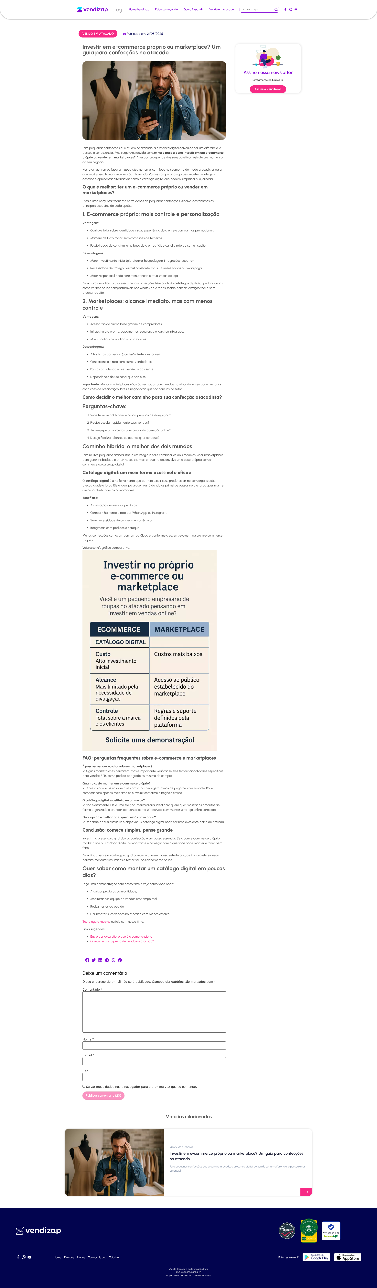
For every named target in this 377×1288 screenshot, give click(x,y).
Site (85, 1070)
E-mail (88, 1055)
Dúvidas (69, 1257)
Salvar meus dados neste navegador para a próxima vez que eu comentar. (141, 1086)
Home (57, 1257)
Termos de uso (97, 1257)
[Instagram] (290, 9)
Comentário (92, 989)
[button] (87, 960)
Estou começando (166, 9)
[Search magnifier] (276, 9)
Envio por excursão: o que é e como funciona (121, 936)
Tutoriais (114, 1257)
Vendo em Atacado (221, 9)
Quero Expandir (193, 9)
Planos (81, 1257)
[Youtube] (296, 9)
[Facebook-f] (285, 9)
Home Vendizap (139, 9)
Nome (88, 1039)
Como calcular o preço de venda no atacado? (122, 941)
